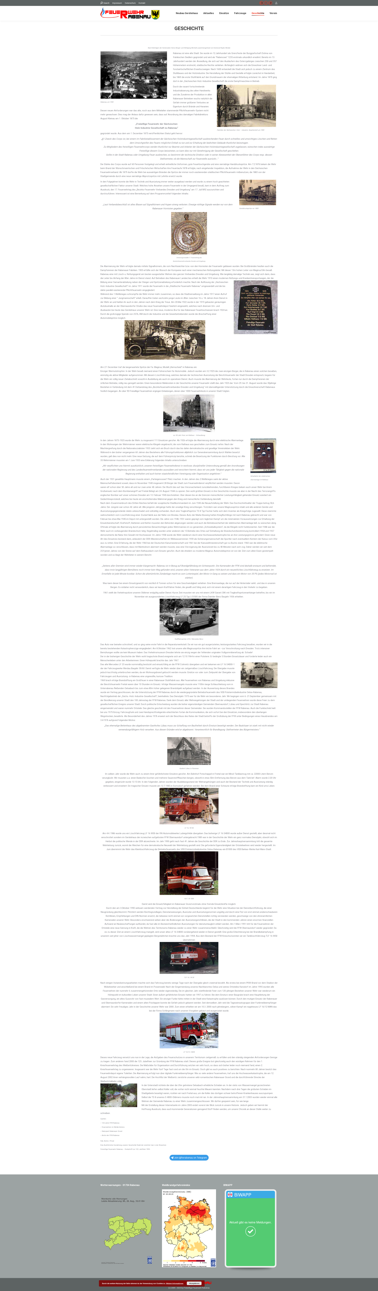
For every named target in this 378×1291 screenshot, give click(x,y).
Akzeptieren (194, 1283)
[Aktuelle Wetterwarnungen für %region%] (127, 1263)
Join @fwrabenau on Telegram (190, 1157)
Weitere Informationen (174, 1283)
